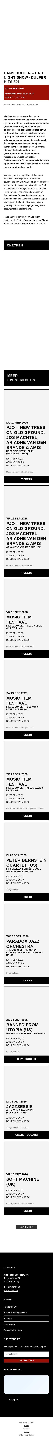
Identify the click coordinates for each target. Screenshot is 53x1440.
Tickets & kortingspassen (15, 1313)
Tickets (26, 479)
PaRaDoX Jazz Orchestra (24, 947)
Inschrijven (26, 1361)
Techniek (8, 1318)
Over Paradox (10, 1324)
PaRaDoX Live (11, 1307)
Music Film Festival (25, 622)
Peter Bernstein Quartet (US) (26, 865)
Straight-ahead (31, 105)
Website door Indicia (26, 1435)
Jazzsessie (20, 1109)
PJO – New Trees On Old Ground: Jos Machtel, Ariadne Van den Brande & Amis (26, 440)
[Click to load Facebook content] (26, 1384)
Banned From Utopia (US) (26, 1028)
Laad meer (26, 1227)
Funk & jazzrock (17, 105)
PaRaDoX (30, 1422)
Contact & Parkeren (13, 1330)
